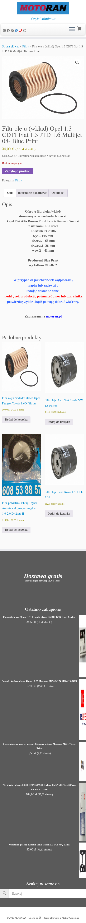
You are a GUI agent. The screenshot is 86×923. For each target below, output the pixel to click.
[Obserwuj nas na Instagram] (25, 30)
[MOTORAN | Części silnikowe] (43, 8)
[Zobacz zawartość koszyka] (79, 28)
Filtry (25, 46)
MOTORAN (21, 918)
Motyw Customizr (70, 918)
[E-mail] (5, 30)
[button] (77, 62)
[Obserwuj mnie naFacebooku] (9, 30)
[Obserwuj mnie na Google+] (13, 30)
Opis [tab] (10, 192)
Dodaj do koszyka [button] (16, 419)
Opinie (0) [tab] (58, 192)
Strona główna (10, 46)
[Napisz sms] (17, 30)
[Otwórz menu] (72, 29)
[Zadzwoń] (21, 30)
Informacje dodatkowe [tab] (32, 192)
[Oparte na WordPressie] (40, 917)
